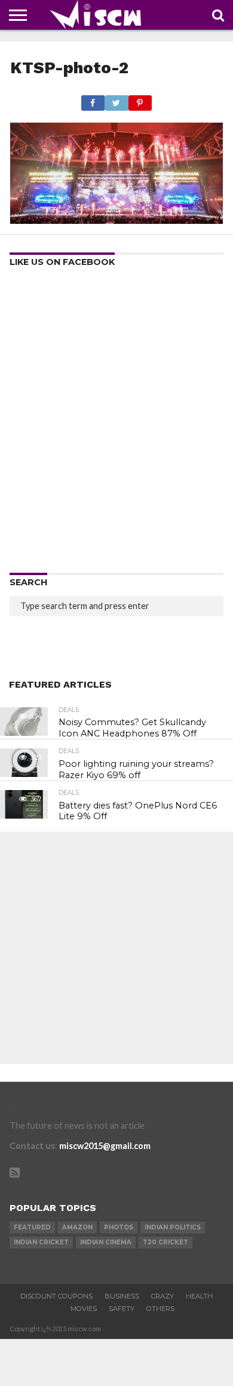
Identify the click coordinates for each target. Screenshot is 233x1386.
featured (32, 1227)
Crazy (162, 1296)
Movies (83, 1308)
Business (122, 1296)
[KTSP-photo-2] (116, 220)
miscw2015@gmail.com (105, 1146)
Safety (121, 1308)
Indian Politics (173, 1227)
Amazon (77, 1227)
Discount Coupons (56, 1296)
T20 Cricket (165, 1242)
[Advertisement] (116, 424)
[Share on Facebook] (93, 99)
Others (160, 1308)
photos (118, 1227)
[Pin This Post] (140, 99)
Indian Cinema (105, 1242)
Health (199, 1296)
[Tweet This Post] (116, 99)
